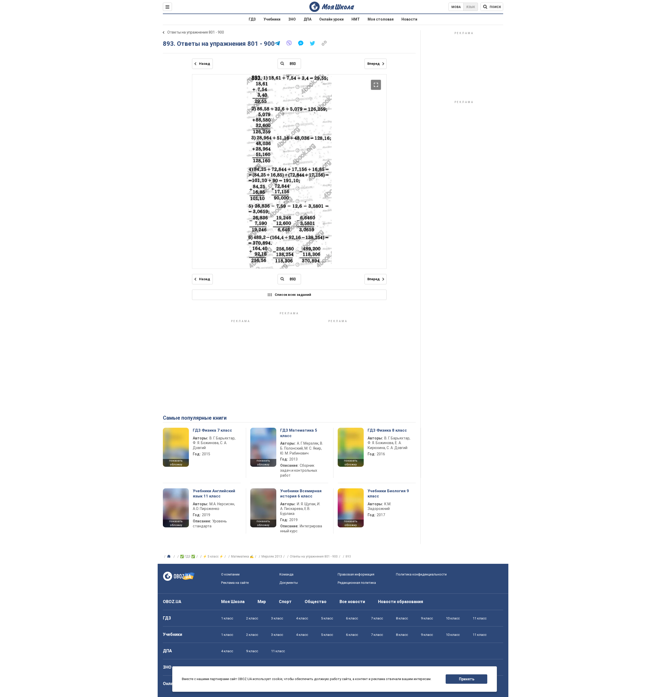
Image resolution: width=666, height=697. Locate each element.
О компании (230, 574)
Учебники (272, 19)
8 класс (402, 618)
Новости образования (400, 601)
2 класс (252, 618)
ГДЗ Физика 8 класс (387, 430)
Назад (204, 64)
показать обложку (176, 462)
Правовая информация (356, 574)
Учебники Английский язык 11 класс (214, 493)
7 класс (377, 618)
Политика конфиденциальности (421, 574)
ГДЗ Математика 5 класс (298, 433)
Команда (286, 574)
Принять (466, 679)
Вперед (373, 64)
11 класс (479, 618)
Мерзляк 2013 (271, 556)
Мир (262, 601)
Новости (409, 19)
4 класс (302, 618)
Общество (315, 601)
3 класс (277, 618)
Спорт (285, 601)
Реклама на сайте (235, 583)
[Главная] (169, 556)
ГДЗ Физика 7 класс (212, 430)
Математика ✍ (242, 556)
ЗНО (292, 19)
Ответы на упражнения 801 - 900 (195, 32)
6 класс (352, 618)
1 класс (227, 618)
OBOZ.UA (172, 601)
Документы (288, 583)
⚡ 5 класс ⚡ (213, 556)
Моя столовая (381, 19)
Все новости (352, 601)
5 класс (327, 618)
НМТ (355, 19)
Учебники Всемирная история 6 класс (301, 493)
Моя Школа (233, 601)
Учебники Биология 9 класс (388, 493)
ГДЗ (252, 19)
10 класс (453, 618)
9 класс (427, 618)
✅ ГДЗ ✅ (187, 556)
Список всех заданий (293, 295)
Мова (456, 7)
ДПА (307, 19)
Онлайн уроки (331, 19)
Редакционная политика (357, 583)
